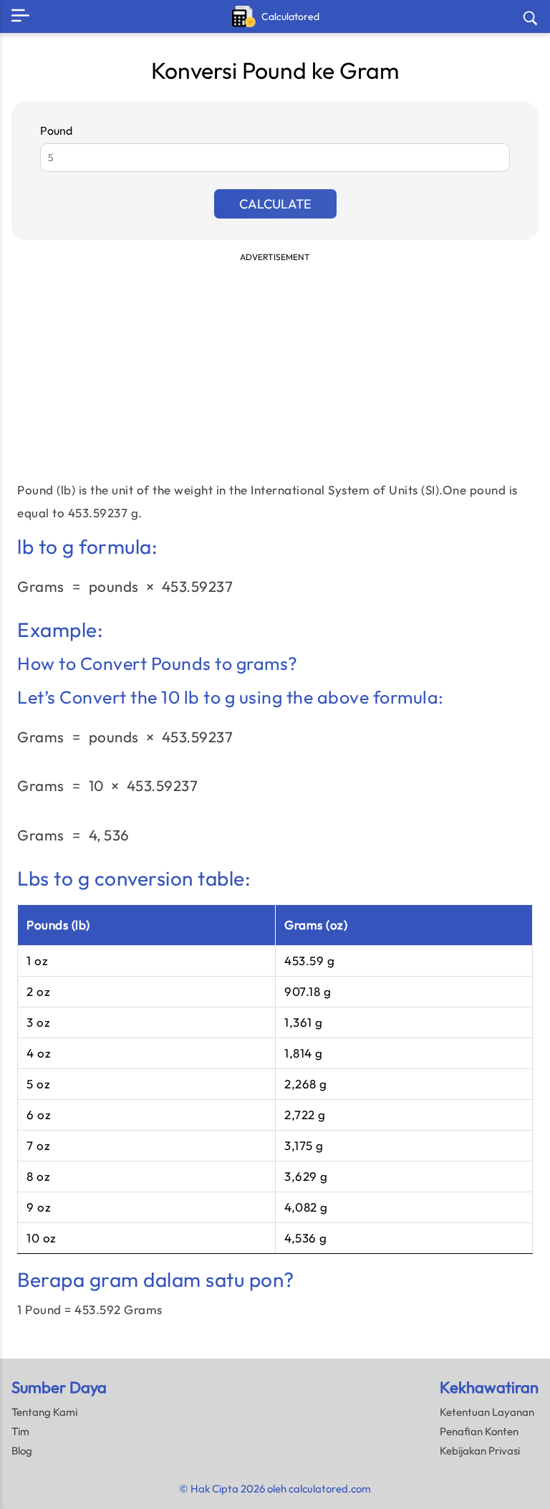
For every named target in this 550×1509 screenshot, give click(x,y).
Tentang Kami (44, 1412)
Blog (21, 1450)
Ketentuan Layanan (487, 1412)
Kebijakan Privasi (480, 1450)
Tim (20, 1431)
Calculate (275, 204)
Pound (56, 130)
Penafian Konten (479, 1431)
